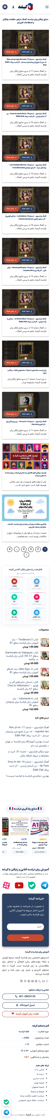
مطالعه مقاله (20, 852)
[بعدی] (26, 554)
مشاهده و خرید (40, 852)
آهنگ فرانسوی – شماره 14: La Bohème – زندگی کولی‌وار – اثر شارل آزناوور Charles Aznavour (25, 218)
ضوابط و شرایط (37, 1092)
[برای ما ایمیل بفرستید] (43, 981)
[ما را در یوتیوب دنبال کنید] (32, 981)
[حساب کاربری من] (13, 7)
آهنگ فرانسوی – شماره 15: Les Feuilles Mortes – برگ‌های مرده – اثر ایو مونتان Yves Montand (27, 166)
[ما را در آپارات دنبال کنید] (6, 885)
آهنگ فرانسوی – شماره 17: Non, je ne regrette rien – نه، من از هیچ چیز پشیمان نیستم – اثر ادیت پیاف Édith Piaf (25, 62)
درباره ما (40, 1074)
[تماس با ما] (40, 981)
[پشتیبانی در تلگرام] (6, 1112)
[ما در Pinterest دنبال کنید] (36, 981)
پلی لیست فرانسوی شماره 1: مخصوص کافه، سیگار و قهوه (27, 372)
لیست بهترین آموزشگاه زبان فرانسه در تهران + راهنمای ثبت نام (27, 744)
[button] (47, 7)
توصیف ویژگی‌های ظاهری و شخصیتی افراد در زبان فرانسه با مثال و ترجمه (25, 474)
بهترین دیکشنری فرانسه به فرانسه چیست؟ (27, 776)
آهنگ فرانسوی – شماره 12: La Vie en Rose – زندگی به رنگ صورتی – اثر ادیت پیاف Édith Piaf (26, 320)
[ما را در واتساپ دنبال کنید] (47, 981)
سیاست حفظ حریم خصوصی (31, 1100)
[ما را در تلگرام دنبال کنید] (29, 981)
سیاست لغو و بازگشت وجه (32, 1096)
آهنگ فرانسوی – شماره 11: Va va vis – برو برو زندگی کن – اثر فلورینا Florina (26, 423)
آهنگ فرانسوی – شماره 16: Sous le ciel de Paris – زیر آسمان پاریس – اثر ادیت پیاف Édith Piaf (26, 115)
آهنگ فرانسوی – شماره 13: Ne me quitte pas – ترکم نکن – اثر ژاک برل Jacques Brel (26, 269)
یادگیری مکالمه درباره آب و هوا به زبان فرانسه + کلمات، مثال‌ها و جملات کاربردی (26, 526)
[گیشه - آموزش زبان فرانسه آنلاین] (25, 7)
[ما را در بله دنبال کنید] (32, 885)
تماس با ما (39, 1070)
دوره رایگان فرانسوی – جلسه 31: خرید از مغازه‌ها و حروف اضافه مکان (28, 754)
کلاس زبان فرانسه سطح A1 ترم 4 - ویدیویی (39, 843)
